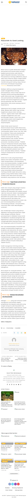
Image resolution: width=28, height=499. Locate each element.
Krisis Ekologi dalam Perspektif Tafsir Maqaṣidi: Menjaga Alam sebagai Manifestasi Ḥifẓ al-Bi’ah (20, 421)
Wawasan (23, 443)
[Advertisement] (14, 19)
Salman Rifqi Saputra (11, 45)
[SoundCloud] (16, 384)
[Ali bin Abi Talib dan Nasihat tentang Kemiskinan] (7, 440)
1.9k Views (12, 43)
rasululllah (18, 328)
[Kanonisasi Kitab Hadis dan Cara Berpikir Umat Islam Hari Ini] (21, 458)
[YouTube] (14, 384)
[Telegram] (18, 384)
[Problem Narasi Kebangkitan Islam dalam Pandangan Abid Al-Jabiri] (7, 458)
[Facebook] (14, 332)
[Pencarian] (26, 2)
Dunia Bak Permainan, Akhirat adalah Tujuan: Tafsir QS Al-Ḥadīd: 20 (20, 403)
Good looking (10, 328)
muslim (8, 300)
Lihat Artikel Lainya (14, 345)
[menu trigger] (2, 2)
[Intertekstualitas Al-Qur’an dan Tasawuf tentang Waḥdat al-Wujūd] (7, 413)
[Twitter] (18, 332)
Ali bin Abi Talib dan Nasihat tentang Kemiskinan (6, 447)
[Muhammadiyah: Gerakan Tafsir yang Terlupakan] (21, 440)
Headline (9, 459)
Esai (3, 38)
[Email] (25, 332)
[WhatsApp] (21, 332)
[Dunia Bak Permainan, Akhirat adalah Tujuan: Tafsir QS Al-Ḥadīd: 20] (21, 396)
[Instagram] (12, 384)
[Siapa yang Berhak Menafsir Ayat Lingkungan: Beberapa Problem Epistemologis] (7, 396)
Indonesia (4, 85)
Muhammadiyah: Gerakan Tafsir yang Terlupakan (20, 447)
